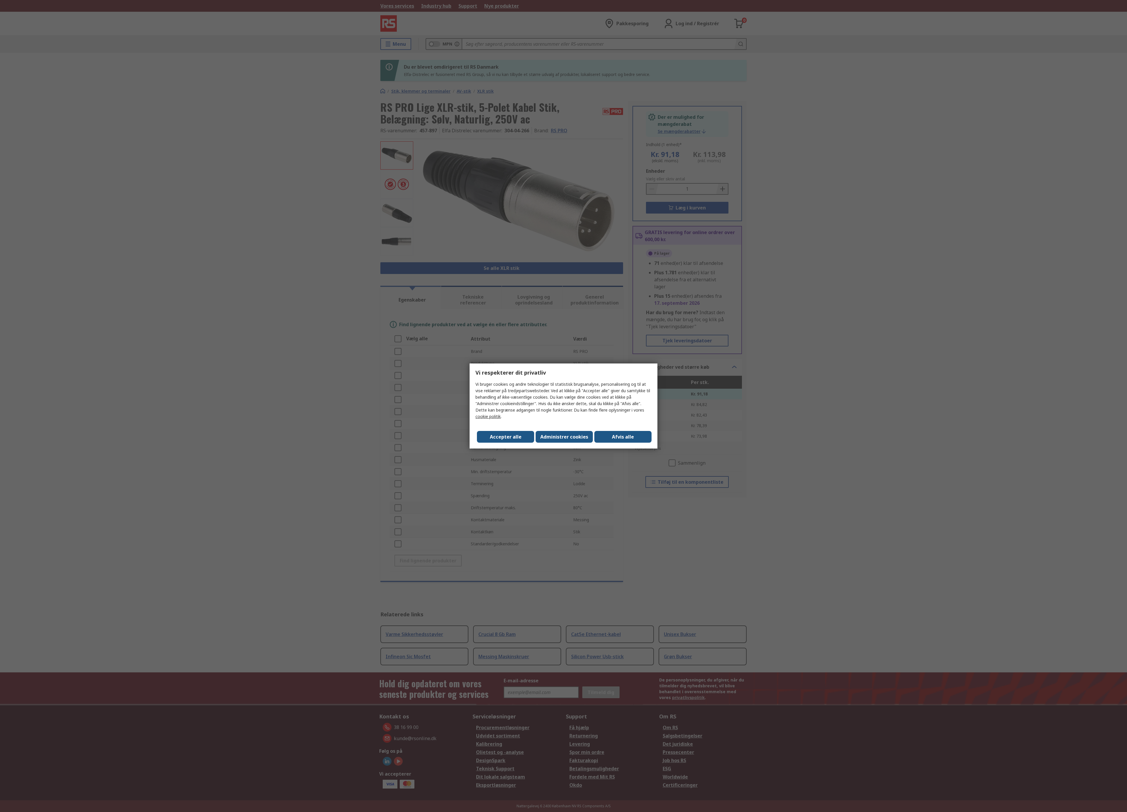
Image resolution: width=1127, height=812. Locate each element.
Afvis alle (623, 437)
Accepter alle (506, 437)
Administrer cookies (564, 437)
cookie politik (488, 416)
